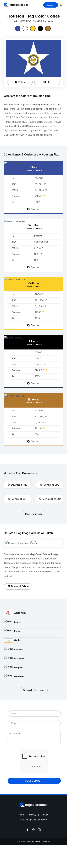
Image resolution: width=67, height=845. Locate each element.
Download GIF (19, 498)
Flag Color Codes (33, 805)
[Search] (61, 5)
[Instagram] (39, 830)
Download (35, 209)
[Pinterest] (33, 830)
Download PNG (19, 484)
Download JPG (51, 484)
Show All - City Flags (33, 690)
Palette (21, 82)
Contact (44, 815)
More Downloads (33, 514)
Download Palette (19, 586)
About (21, 815)
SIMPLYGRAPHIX (34, 842)
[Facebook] (27, 830)
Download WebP (51, 498)
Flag (48, 82)
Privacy (32, 815)
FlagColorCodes (16, 5)
